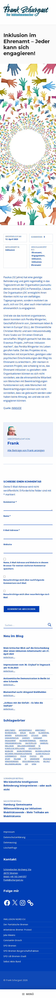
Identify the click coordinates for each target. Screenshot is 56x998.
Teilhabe (17, 759)
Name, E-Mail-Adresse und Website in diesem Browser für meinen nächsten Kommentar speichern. (25, 565)
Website (7, 544)
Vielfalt (46, 761)
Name (7, 516)
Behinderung (10, 733)
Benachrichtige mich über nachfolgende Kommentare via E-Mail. (23, 581)
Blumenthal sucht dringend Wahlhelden (24, 692)
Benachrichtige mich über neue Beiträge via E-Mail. (26, 596)
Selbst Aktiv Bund (12, 961)
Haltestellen (30, 743)
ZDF (26, 764)
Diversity (26, 738)
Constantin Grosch (12, 940)
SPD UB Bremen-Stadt (14, 956)
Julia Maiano (9, 935)
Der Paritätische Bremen (15, 924)
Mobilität (9, 751)
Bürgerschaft (21, 735)
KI (39, 746)
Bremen (8, 735)
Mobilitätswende (24, 751)
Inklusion (10, 250)
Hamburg (44, 743)
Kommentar (10, 502)
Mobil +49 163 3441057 (14, 876)
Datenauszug (10, 842)
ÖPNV (34, 764)
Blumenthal (44, 733)
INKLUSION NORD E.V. (14, 919)
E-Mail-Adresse (11, 530)
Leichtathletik (35, 748)
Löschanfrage (10, 847)
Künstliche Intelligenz (15, 748)
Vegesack (47, 759)
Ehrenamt (37, 252)
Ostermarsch (11, 756)
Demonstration (12, 738)
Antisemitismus (25, 730)
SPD (41, 756)
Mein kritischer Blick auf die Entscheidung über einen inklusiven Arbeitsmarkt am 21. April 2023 (26, 651)
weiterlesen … (9, 657)
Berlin (23, 733)
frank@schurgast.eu (13, 879)
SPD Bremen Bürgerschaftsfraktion (21, 950)
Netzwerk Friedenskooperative (18, 753)
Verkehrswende (12, 761)
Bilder (32, 733)
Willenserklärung (13, 764)
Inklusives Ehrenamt (26, 746)
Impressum (9, 831)
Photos (33, 756)
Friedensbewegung (13, 743)
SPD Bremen (9, 945)
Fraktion (43, 740)
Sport (7, 759)
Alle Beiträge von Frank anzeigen (26, 450)
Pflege (23, 756)
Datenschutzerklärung (14, 837)
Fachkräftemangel (27, 740)
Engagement (38, 255)
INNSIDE (17, 408)
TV (25, 759)
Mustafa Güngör (42, 751)
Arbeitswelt (40, 730)
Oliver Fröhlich (43, 753)
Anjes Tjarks (10, 730)
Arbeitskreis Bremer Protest (17, 929)
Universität (34, 759)
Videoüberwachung (31, 761)
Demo (44, 735)
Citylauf (34, 735)
